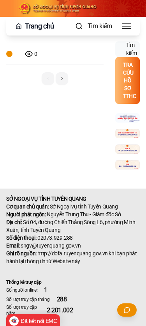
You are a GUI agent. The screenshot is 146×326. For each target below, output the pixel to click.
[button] (62, 78)
